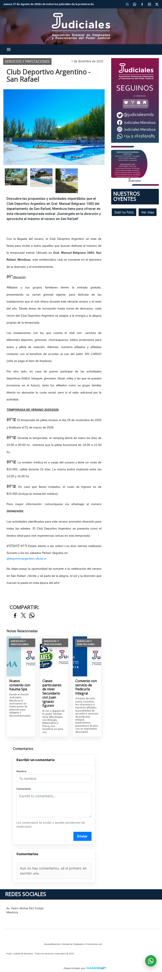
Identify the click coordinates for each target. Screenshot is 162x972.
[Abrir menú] (8, 49)
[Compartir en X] (23, 615)
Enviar (82, 836)
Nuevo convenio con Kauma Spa (19, 685)
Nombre (21, 771)
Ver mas (147, 212)
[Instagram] (149, 4)
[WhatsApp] (134, 4)
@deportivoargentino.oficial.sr (26, 558)
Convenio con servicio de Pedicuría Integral (86, 687)
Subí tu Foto (124, 212)
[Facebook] (142, 4)
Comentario (23, 788)
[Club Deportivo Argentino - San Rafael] (16, 176)
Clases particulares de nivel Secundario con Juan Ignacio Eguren (51, 693)
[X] (156, 4)
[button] (127, 4)
